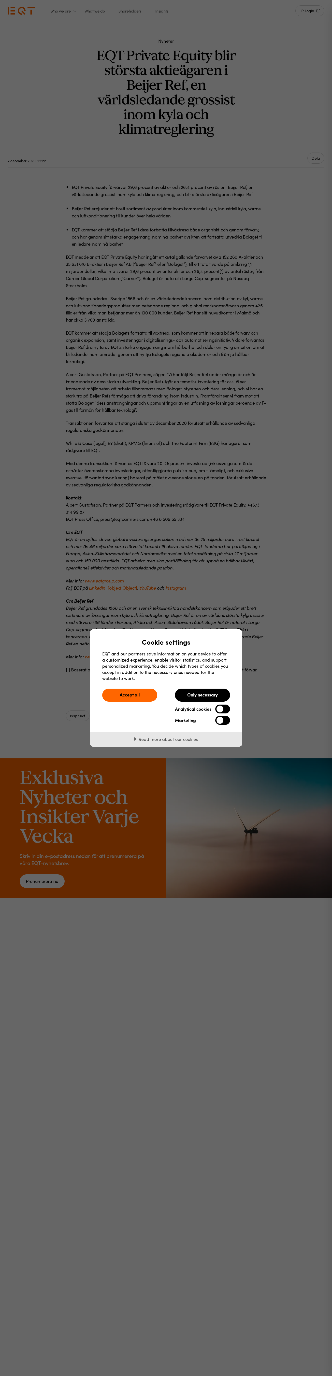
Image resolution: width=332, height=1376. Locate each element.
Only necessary (202, 695)
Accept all (130, 695)
